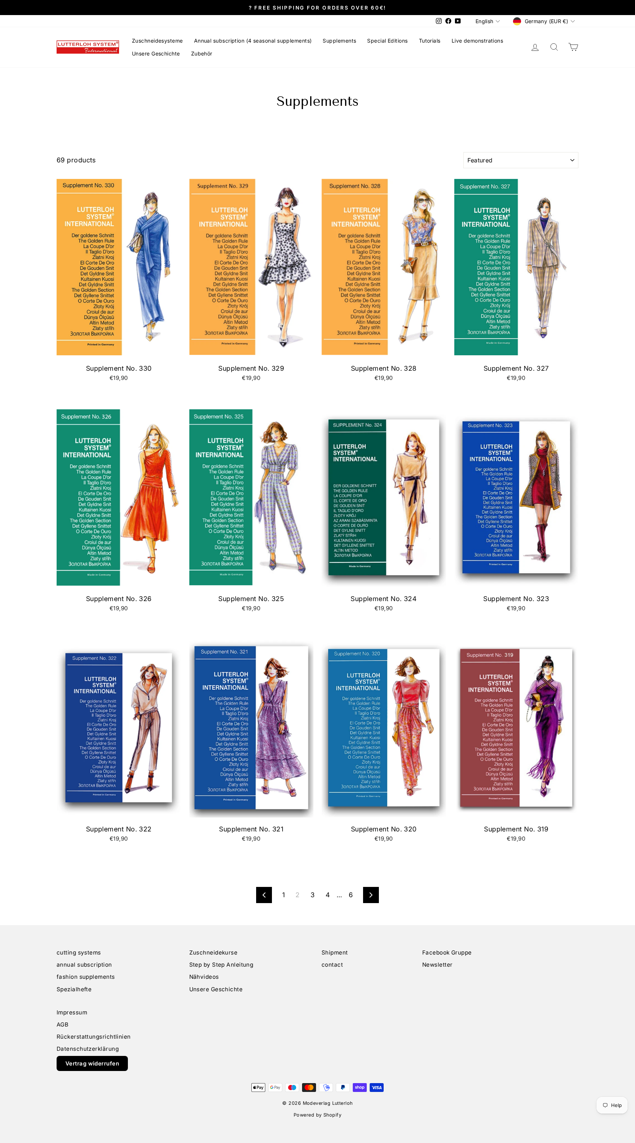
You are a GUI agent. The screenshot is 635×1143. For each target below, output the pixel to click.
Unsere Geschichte (156, 53)
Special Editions (387, 40)
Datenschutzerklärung (88, 1048)
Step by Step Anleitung (221, 964)
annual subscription (84, 964)
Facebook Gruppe (447, 952)
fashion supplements (86, 976)
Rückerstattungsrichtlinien (94, 1036)
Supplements (339, 40)
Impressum (72, 1012)
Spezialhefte (74, 989)
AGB (62, 1024)
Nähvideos (204, 976)
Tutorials (430, 40)
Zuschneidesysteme (157, 40)
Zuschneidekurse (213, 952)
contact (332, 964)
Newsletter (437, 964)
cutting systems (79, 952)
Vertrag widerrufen (92, 1063)
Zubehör (201, 53)
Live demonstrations (477, 40)
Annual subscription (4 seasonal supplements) (253, 40)
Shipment (335, 952)
